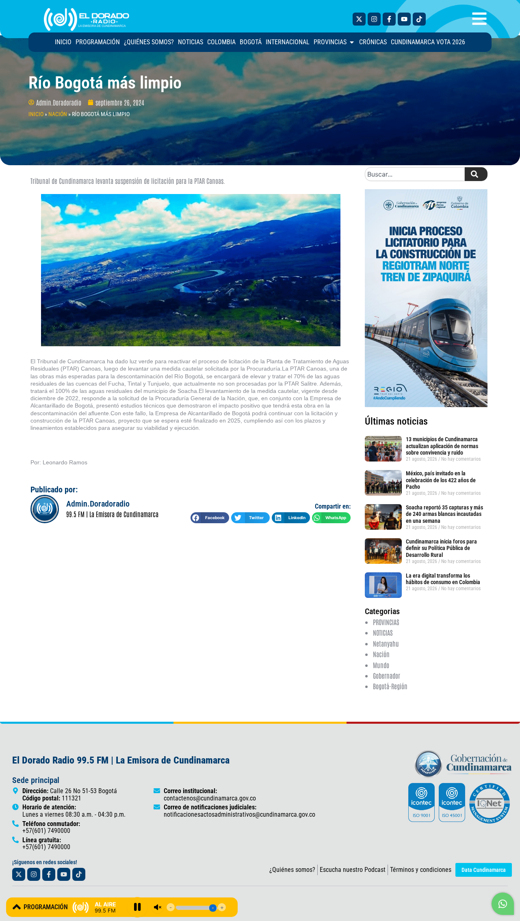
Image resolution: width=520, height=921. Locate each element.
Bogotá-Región (390, 686)
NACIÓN (57, 114)
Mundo (381, 665)
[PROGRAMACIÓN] (16, 906)
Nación (381, 654)
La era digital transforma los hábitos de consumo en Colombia (443, 579)
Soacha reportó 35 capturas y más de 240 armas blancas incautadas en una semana (444, 514)
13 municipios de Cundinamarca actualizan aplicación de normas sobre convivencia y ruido (442, 446)
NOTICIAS (382, 632)
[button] (210, 517)
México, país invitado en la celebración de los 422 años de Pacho (441, 480)
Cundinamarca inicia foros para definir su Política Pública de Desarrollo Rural (441, 548)
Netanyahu (386, 643)
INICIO (35, 114)
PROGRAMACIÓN (46, 907)
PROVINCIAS (386, 622)
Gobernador (386, 675)
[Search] (476, 174)
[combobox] (415, 174)
